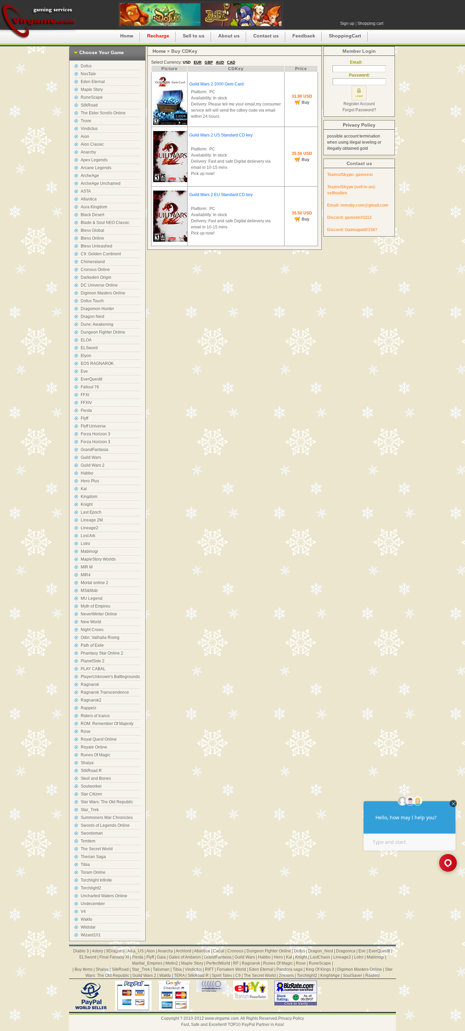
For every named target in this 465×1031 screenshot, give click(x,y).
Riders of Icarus (95, 715)
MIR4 (86, 575)
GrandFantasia (94, 449)
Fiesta (86, 410)
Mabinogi (89, 551)
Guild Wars (91, 457)
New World (91, 621)
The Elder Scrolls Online (103, 113)
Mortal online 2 (94, 582)
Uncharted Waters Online (104, 895)
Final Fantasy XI (114, 957)
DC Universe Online (99, 285)
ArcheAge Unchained (101, 183)
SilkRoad (89, 105)
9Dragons (115, 951)
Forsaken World (231, 969)
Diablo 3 (81, 951)
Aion (85, 136)
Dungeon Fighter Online (103, 332)
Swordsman (92, 833)
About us (229, 35)
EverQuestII (91, 379)
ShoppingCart (345, 35)
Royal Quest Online (99, 739)
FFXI (85, 394)
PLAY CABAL (93, 668)
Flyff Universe (93, 426)
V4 (83, 911)
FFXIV (86, 402)
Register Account (359, 103)
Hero (278, 957)
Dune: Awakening (97, 324)
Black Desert (92, 214)
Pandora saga (289, 969)
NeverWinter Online (99, 614)
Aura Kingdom (94, 207)
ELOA (86, 340)
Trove (86, 120)
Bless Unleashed (96, 246)
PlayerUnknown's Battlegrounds (110, 676)
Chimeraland (93, 261)
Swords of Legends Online (105, 825)
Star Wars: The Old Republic (107, 802)
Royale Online (94, 747)
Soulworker (91, 786)
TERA (179, 975)
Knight (87, 504)
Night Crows (92, 629)
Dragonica (345, 951)
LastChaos (320, 957)
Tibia (85, 864)
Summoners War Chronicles (107, 817)
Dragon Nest (92, 316)
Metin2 (171, 963)
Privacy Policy (359, 125)
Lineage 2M (92, 520)
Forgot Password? (359, 110)
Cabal (218, 951)
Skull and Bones (96, 778)
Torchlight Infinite (96, 880)
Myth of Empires (95, 606)
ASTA (86, 191)
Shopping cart (370, 23)
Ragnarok (90, 684)
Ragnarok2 (91, 700)
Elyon (86, 355)
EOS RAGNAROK (97, 363)
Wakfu (86, 919)
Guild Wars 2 (93, 465)
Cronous (235, 951)
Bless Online (92, 238)
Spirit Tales (222, 975)
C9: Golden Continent (101, 254)
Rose (86, 731)
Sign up (347, 23)
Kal (84, 488)
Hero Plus (90, 481)
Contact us (266, 35)
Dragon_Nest (320, 951)
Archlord (183, 951)
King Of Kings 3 (320, 969)
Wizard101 (91, 935)
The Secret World (97, 849)
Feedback (303, 35)
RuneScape (92, 97)
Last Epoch (91, 512)
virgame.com (38, 20)
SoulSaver (352, 975)
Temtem (88, 841)
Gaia (161, 957)
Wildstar (88, 927)
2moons (286, 975)
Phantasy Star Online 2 (102, 653)
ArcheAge (90, 175)
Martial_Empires (147, 963)
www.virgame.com (222, 1018)
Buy (305, 102)
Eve (84, 371)
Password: (359, 75)
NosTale (88, 73)
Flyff (84, 418)
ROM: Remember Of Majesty (107, 723)
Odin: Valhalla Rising (100, 637)
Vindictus (89, 128)
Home (126, 35)
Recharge (158, 35)
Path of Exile (92, 645)
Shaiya (87, 762)
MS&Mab (89, 590)
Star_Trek (90, 809)
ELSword (89, 347)
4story (97, 951)
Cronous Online (95, 269)
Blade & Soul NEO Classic (105, 222)
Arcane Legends (96, 167)
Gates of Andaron (185, 957)
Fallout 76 (90, 387)
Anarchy (88, 152)
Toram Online (93, 872)
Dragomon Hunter (97, 308)
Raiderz (372, 975)
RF (236, 963)
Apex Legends (94, 160)
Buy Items (84, 969)
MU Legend (91, 598)
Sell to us (194, 35)
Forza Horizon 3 (95, 434)
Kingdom (89, 496)
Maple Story (92, 89)
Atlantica (89, 199)
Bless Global (92, 230)
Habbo (87, 473)
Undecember (93, 903)
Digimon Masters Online (103, 293)
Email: (359, 62)
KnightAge (330, 975)
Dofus (86, 66)
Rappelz (88, 708)
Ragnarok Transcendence (105, 692)
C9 (238, 975)
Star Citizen (91, 794)
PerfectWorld (218, 963)
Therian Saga (93, 856)
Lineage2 (89, 528)
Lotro (85, 543)
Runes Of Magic (95, 755)
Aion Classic (92, 144)
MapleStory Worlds (98, 559)
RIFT (209, 969)
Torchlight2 (91, 888)
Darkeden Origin (96, 277)
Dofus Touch (92, 301)
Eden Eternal (93, 81)
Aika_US (135, 951)
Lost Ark (88, 535)
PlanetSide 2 (93, 661)
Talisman (161, 969)
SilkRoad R (91, 770)
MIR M (87, 567)
